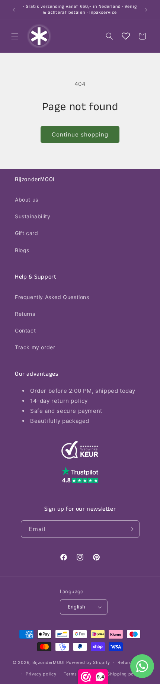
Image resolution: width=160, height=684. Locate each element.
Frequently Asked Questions (52, 297)
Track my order (35, 347)
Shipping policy (124, 674)
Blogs (22, 250)
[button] (15, 36)
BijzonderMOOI (48, 662)
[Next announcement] (146, 9)
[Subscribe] (131, 529)
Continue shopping (80, 134)
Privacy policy (41, 674)
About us (26, 199)
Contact (25, 330)
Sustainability (32, 216)
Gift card (26, 233)
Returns (25, 314)
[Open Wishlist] (126, 36)
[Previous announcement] (14, 9)
